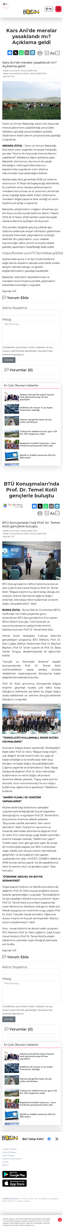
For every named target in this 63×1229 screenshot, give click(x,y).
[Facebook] (49, 1139)
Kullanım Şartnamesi (11, 1159)
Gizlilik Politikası (9, 1149)
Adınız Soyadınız (14, 308)
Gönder (8, 360)
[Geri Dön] (5, 4)
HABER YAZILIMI (10, 1199)
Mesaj (6, 319)
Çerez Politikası (9, 1152)
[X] (57, 1139)
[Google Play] (31, 1174)
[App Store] (31, 1183)
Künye (5, 1162)
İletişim (5, 1165)
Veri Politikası (8, 1155)
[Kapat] (60, 1219)
